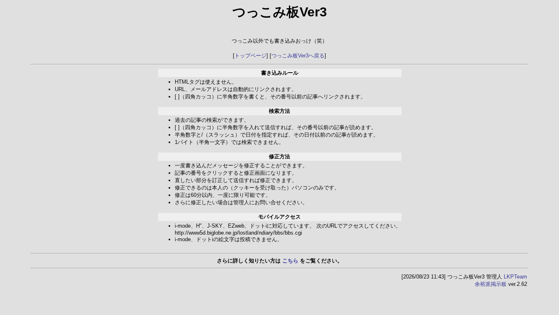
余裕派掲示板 (491, 284)
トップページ (250, 55)
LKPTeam (515, 277)
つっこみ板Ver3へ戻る (298, 55)
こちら (290, 261)
